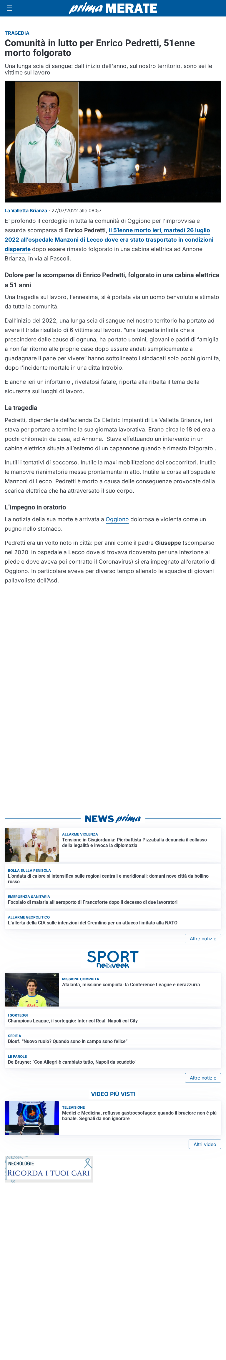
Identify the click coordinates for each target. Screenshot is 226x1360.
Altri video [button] (205, 1144)
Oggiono (117, 519)
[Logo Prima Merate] (113, 8)
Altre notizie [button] (203, 938)
